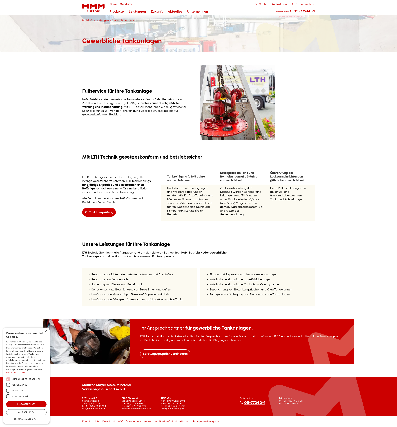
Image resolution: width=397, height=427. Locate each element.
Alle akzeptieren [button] (26, 404)
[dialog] (26, 376)
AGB (294, 4)
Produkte (116, 11)
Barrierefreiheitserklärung (174, 421)
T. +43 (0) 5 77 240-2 (132, 403)
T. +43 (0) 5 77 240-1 (92, 403)
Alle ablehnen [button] (26, 412)
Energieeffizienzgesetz (206, 421)
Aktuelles (175, 11)
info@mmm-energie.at (94, 408)
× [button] (46, 331)
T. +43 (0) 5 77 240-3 (171, 403)
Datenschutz (307, 4)
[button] (26, 419)
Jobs (286, 4)
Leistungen (137, 11)
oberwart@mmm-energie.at (136, 408)
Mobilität (126, 4)
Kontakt (276, 4)
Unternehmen (197, 11)
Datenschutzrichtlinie (15, 372)
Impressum (150, 421)
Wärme (113, 4)
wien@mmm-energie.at (173, 408)
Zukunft (157, 11)
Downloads (109, 421)
